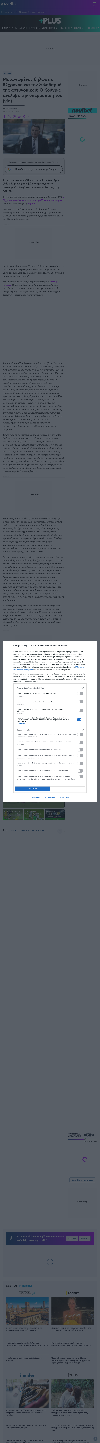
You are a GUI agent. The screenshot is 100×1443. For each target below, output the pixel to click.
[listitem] (50, 688)
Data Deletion (36, 797)
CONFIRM (32, 789)
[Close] (92, 645)
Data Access (50, 797)
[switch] (80, 693)
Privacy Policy (64, 797)
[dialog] (50, 721)
